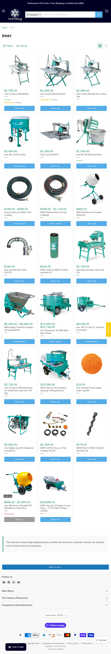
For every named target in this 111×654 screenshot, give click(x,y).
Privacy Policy (73, 643)
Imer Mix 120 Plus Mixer (15, 154)
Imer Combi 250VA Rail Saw (52, 94)
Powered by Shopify (55, 649)
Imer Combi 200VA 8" (49, 154)
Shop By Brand (33, 643)
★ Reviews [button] (108, 329)
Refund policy (87, 643)
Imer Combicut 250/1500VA (16, 94)
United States (54, 615)
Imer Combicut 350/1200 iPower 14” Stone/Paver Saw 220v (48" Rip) (18, 390)
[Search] (98, 14)
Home (4, 27)
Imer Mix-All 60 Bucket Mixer (89, 154)
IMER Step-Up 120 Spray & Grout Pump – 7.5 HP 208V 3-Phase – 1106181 (55, 508)
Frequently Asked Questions (53, 643)
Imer (5, 96)
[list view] (106, 46)
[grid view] (100, 46)
